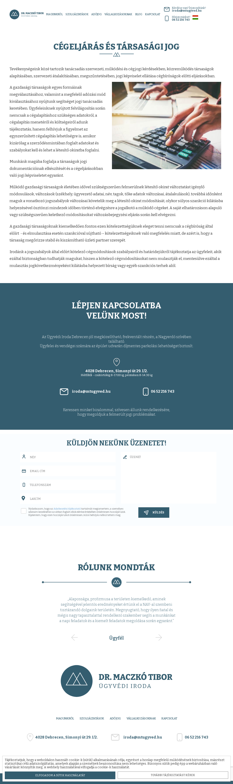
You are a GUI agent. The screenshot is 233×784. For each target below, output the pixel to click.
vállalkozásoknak (141, 718)
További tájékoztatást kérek (173, 775)
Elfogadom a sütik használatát (60, 775)
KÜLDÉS (158, 512)
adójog (96, 14)
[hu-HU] (195, 17)
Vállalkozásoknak (118, 14)
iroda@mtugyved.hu (91, 391)
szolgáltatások (77, 14)
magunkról (54, 14)
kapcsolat (152, 14)
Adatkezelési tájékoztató (67, 508)
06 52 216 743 (162, 391)
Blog (138, 14)
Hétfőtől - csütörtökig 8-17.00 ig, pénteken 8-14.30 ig (116, 373)
